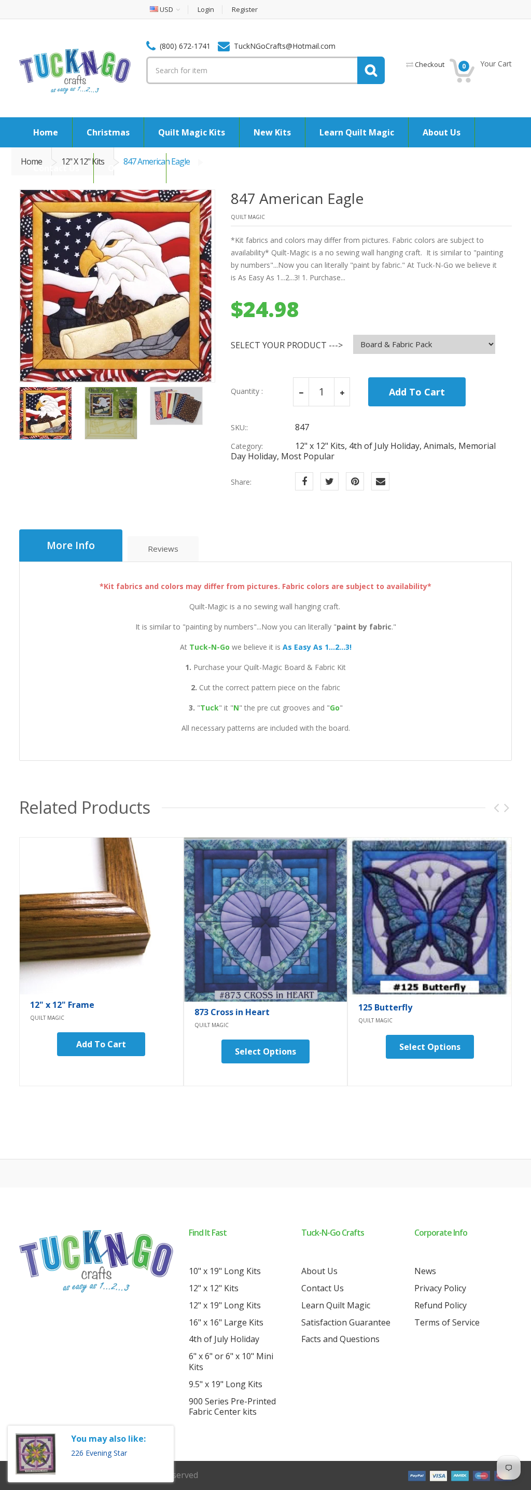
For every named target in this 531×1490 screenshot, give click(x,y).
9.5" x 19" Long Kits (225, 1384)
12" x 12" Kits (214, 1288)
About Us (319, 1271)
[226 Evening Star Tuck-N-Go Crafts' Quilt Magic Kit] (35, 1453)
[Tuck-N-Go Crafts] (75, 70)
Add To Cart (417, 392)
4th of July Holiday (224, 1339)
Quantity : (247, 391)
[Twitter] (329, 481)
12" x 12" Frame (62, 1004)
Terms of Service (447, 1322)
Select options (265, 1051)
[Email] (380, 481)
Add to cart (101, 1044)
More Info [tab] (71, 545)
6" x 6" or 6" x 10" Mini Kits (231, 1361)
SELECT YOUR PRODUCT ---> (287, 345)
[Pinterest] (355, 481)
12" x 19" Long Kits (225, 1305)
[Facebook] (304, 481)
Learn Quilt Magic (335, 1305)
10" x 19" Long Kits (225, 1271)
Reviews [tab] (163, 548)
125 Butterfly (385, 1007)
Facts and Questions (340, 1339)
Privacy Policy (440, 1288)
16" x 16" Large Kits (226, 1322)
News (425, 1271)
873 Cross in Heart (232, 1012)
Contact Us (322, 1288)
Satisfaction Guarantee (345, 1322)
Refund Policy (440, 1305)
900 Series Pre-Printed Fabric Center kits (232, 1407)
